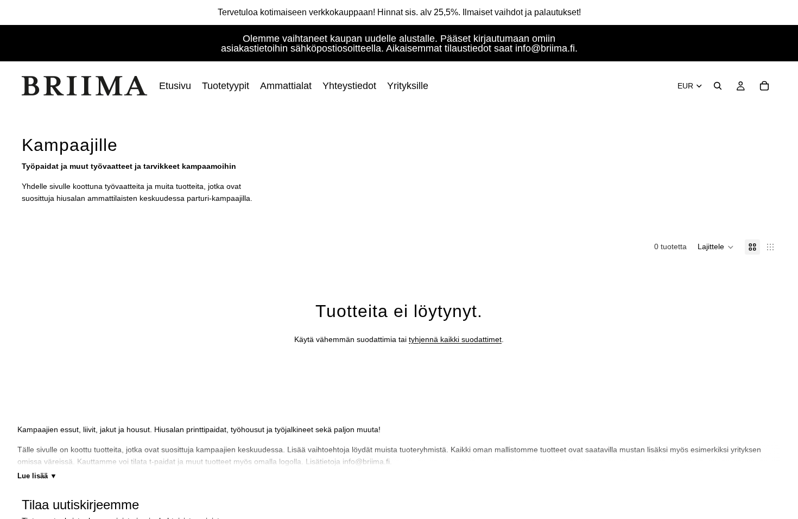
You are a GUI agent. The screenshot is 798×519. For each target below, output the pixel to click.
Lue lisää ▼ (37, 476)
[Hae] (718, 86)
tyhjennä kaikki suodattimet (455, 339)
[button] (716, 247)
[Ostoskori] (764, 86)
